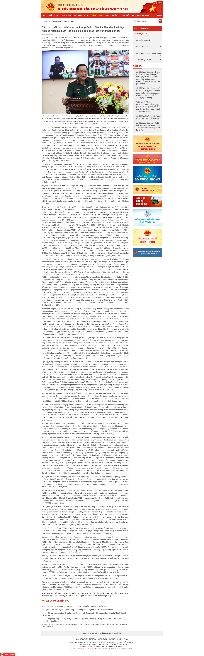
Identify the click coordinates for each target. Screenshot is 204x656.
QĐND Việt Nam (66, 15)
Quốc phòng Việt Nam (81, 15)
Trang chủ (45, 21)
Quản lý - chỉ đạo (97, 15)
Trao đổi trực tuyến (143, 60)
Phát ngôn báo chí (142, 40)
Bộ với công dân (141, 47)
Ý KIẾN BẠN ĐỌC (106, 633)
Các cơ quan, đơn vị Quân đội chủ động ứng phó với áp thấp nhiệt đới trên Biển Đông (75, 606)
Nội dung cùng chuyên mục (55, 600)
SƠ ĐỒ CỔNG (118, 633)
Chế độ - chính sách (127, 15)
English (159, 15)
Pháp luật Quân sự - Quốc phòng (148, 53)
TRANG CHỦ (86, 633)
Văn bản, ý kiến (69, 21)
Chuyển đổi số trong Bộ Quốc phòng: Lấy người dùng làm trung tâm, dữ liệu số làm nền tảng (78, 610)
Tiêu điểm (137, 66)
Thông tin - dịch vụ (143, 15)
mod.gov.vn (96, 649)
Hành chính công (112, 15)
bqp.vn (85, 649)
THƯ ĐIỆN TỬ (95, 633)
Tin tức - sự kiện (53, 15)
